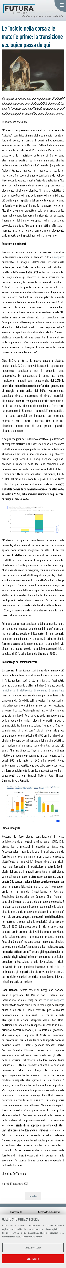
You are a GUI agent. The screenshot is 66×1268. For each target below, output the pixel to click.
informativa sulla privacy (31, 1236)
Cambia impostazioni (33, 1247)
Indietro (33, 1196)
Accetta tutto (33, 1258)
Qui (3, 1232)
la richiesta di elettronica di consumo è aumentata (33, 690)
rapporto (59, 257)
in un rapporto (55, 1000)
